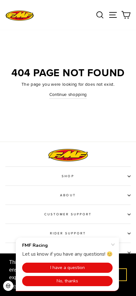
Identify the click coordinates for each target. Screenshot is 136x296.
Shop (68, 176)
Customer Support (68, 214)
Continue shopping (68, 94)
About (68, 195)
